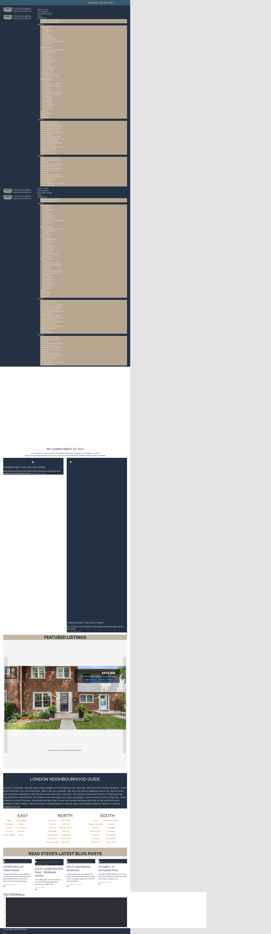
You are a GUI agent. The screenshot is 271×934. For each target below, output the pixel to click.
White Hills (66, 842)
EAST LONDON (45, 26)
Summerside (111, 835)
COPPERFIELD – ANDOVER (52, 84)
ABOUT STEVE (43, 9)
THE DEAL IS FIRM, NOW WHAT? (51, 177)
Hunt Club (66, 824)
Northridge (52, 831)
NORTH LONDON (46, 48)
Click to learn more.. (38, 473)
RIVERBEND (47, 96)
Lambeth (111, 824)
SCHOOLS (43, 111)
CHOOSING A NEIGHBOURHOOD (52, 132)
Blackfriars (52, 820)
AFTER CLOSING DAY (47, 153)
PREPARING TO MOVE (48, 149)
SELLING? (41, 156)
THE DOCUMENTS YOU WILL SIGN (52, 139)
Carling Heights (21, 820)
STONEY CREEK (48, 71)
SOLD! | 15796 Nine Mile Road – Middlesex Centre (49, 872)
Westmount (95, 842)
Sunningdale (65, 835)
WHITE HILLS (47, 77)
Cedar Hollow (66, 820)
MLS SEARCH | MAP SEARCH (50, 20)
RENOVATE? (44, 162)
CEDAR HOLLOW (49, 52)
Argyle (9, 820)
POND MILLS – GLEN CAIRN (52, 92)
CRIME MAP (44, 117)
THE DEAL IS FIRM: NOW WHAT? (51, 143)
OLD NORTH (47, 43)
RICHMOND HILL (49, 67)
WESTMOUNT (48, 107)
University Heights (52, 842)
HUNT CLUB (47, 56)
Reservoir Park (95, 831)
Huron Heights (21, 828)
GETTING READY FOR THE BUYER (52, 183)
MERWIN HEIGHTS (49, 39)
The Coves (95, 838)
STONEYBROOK (48, 69)
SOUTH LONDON (46, 79)
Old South (95, 828)
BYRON (45, 81)
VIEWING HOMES (46, 134)
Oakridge (65, 831)
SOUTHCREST (48, 98)
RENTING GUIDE (46, 181)
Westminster (111, 838)
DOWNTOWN (48, 31)
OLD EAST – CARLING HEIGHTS (54, 41)
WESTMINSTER (48, 105)
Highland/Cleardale (95, 824)
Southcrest (95, 835)
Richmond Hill (52, 835)
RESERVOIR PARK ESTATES (52, 94)
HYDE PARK (47, 58)
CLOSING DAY (45, 151)
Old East (9, 831)
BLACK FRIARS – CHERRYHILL (53, 50)
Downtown (9, 824)
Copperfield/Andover (111, 820)
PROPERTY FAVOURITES (49, 22)
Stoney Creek (66, 838)
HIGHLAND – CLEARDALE (51, 86)
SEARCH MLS (42, 18)
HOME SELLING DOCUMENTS (50, 175)
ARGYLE (46, 28)
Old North (21, 831)
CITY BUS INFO (45, 113)
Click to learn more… (74, 631)
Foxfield (52, 824)
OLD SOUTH (47, 90)
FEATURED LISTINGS (45, 14)
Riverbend (111, 831)
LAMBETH (46, 88)
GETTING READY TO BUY (49, 124)
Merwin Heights (9, 835)
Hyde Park (52, 828)
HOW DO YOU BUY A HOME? (50, 137)
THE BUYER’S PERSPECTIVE (50, 160)
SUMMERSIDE (47, 101)
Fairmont (9, 828)
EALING (45, 33)
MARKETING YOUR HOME (49, 170)
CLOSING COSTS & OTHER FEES (51, 147)
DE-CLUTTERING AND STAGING (51, 164)
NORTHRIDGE (48, 62)
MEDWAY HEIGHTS (49, 60)
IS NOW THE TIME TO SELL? (50, 158)
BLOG (40, 16)
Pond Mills (111, 828)
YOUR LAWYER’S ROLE (48, 145)
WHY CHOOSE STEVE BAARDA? (51, 128)
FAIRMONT (47, 35)
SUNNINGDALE (48, 73)
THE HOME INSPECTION (48, 141)
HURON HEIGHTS (49, 37)
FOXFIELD (46, 54)
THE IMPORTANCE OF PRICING (51, 168)
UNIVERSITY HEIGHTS (51, 75)
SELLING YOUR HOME (47, 166)
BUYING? (41, 120)
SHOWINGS (44, 173)
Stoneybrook (52, 838)
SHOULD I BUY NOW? (47, 122)
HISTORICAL (44, 115)
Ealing (21, 824)
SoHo (21, 835)
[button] (6, 705)
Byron (95, 820)
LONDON (41, 24)
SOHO (45, 45)
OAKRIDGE (47, 64)
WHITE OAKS (47, 109)
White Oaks (110, 842)
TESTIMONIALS (43, 12)
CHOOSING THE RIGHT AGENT (51, 126)
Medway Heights (65, 828)
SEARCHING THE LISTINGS (49, 130)
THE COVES (47, 103)
